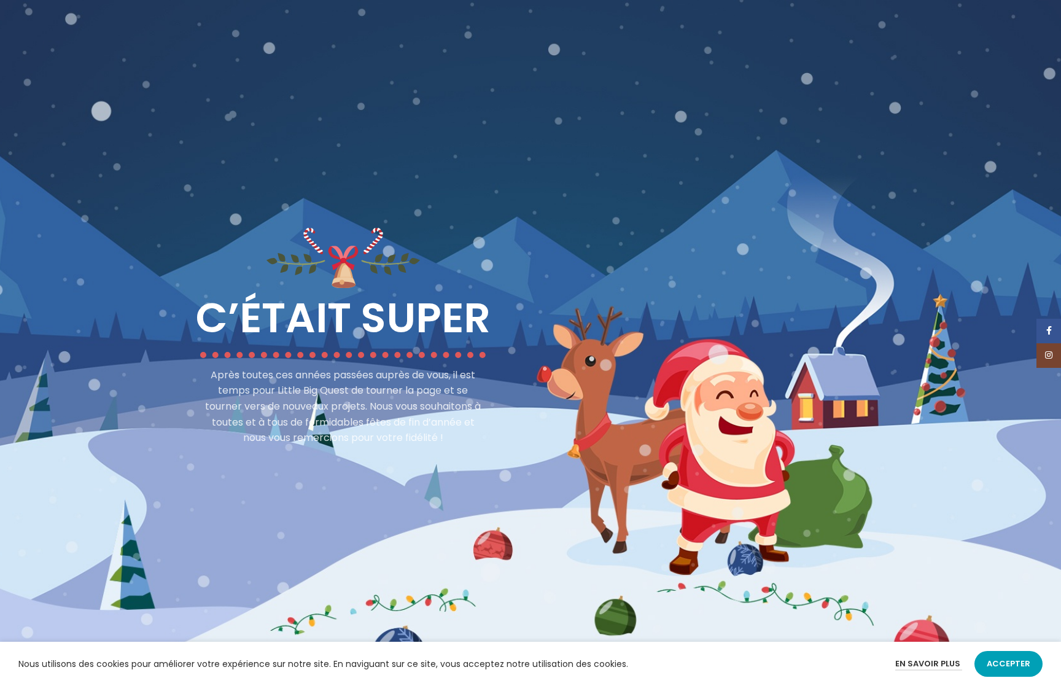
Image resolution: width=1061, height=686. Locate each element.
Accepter (1008, 663)
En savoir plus (928, 663)
